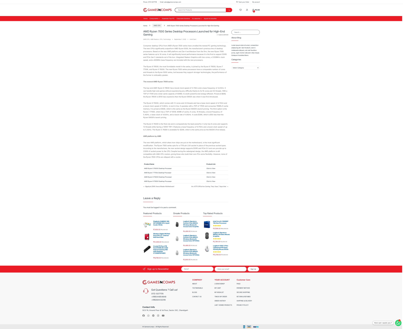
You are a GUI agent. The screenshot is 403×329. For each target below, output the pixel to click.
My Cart (218, 288)
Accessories (196, 18)
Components (154, 18)
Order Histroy (220, 301)
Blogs (194, 292)
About (194, 284)
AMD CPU (157, 25)
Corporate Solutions (183, 18)
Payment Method (243, 288)
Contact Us (197, 297)
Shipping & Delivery (244, 301)
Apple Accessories (210, 18)
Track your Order (243, 2)
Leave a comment (223, 35)
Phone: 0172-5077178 (150, 2)
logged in (157, 207)
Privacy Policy (242, 305)
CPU (161, 39)
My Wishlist (219, 292)
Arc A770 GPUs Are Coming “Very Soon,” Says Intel (209, 186)
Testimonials (197, 288)
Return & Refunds (244, 297)
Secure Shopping (243, 292)
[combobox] (200, 10)
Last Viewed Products (223, 305)
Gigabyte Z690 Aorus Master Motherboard (158, 186)
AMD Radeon (154, 39)
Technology (167, 39)
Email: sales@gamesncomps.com (170, 2)
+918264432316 (158, 300)
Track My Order (221, 297)
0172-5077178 (157, 294)
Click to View (210, 168)
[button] (398, 323)
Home (145, 18)
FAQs (238, 284)
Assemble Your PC (168, 18)
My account (256, 2)
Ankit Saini (193, 39)
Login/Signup (220, 284)
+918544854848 (158, 297)
